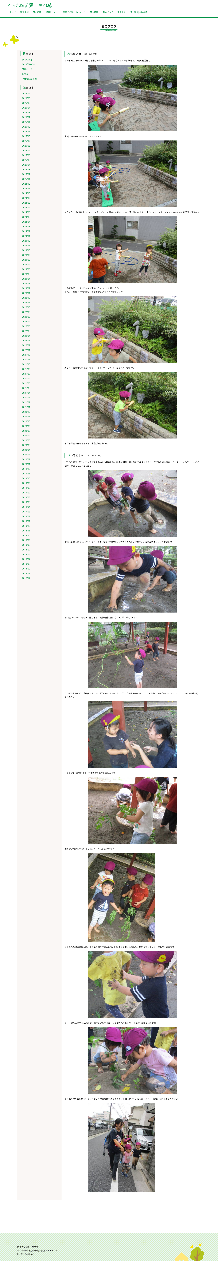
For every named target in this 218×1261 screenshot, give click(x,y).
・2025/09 (25, 141)
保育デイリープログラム (74, 12)
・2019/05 (25, 502)
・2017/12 (25, 578)
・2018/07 (25, 550)
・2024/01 (25, 236)
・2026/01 (25, 122)
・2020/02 (25, 459)
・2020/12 (25, 412)
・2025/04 (25, 165)
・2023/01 (25, 293)
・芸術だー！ (26, 69)
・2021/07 (25, 378)
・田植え (24, 74)
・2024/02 (25, 231)
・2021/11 (25, 359)
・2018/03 (25, 564)
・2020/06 (25, 440)
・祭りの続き (26, 60)
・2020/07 (25, 435)
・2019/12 (25, 469)
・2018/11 (25, 531)
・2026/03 (25, 112)
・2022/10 (25, 307)
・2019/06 (25, 497)
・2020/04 (25, 450)
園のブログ (108, 12)
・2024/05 (25, 217)
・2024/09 (25, 198)
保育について (52, 12)
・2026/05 (25, 103)
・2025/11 (25, 131)
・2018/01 (25, 573)
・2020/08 (25, 431)
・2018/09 (25, 540)
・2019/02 (25, 516)
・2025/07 (25, 150)
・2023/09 (25, 255)
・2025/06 (25, 155)
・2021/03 (25, 397)
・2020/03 (25, 454)
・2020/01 (25, 464)
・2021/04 (25, 393)
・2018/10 (25, 535)
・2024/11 (25, 188)
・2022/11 (25, 302)
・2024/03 (25, 226)
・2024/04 (25, 222)
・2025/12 (25, 127)
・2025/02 (25, 174)
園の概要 (37, 12)
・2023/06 (25, 269)
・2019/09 (25, 483)
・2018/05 (25, 554)
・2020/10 (25, 421)
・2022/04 (25, 336)
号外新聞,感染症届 (138, 12)
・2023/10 (25, 250)
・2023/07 (25, 264)
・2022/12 (25, 298)
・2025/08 (25, 146)
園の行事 (94, 12)
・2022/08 (25, 317)
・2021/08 (25, 374)
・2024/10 (25, 193)
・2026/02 (25, 117)
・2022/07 (25, 321)
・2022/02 (25, 345)
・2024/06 (25, 212)
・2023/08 (25, 260)
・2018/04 (25, 559)
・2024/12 (25, 184)
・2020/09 (25, 426)
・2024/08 (25, 203)
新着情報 (24, 12)
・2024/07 (25, 207)
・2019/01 (25, 521)
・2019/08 (25, 488)
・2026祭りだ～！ (28, 64)
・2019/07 (25, 493)
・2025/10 (25, 136)
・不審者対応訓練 (28, 79)
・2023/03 (25, 283)
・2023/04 (25, 279)
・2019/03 (25, 512)
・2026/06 (25, 98)
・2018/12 (25, 526)
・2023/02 (25, 288)
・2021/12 (25, 355)
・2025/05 (25, 160)
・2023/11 (25, 245)
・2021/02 (25, 402)
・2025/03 (25, 169)
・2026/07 (25, 93)
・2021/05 (25, 388)
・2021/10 (25, 364)
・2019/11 (25, 474)
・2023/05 (25, 274)
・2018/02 (25, 569)
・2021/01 (25, 407)
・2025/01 (25, 179)
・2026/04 (25, 108)
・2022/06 (25, 326)
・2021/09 (25, 369)
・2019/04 (25, 507)
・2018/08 (25, 545)
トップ (13, 12)
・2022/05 (25, 331)
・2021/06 (25, 383)
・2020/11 (25, 416)
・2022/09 (25, 312)
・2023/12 (25, 241)
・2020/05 (25, 445)
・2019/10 (25, 478)
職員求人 (121, 12)
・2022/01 (25, 350)
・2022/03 (25, 340)
